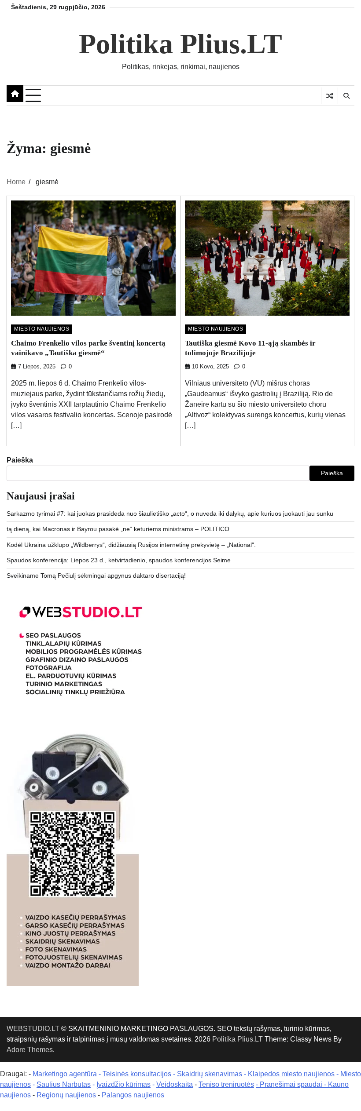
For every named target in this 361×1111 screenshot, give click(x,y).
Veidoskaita (174, 1084)
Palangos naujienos (133, 1095)
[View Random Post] (329, 95)
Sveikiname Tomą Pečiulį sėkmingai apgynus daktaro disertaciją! (96, 575)
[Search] (346, 95)
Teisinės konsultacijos (137, 1074)
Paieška (20, 460)
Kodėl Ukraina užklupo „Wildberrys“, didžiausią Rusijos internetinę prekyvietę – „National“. (131, 545)
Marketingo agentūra (65, 1074)
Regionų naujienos (66, 1095)
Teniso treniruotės (226, 1084)
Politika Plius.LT (180, 43)
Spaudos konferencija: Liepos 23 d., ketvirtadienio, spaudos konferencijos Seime (119, 560)
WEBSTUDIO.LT (33, 1028)
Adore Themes (30, 1049)
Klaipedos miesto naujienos (291, 1074)
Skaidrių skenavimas (209, 1074)
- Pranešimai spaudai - (292, 1084)
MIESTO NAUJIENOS (41, 328)
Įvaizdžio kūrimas (123, 1084)
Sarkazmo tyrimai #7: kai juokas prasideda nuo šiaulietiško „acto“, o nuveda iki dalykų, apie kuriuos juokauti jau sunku (170, 513)
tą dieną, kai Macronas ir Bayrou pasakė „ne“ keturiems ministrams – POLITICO (118, 529)
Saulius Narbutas (64, 1084)
